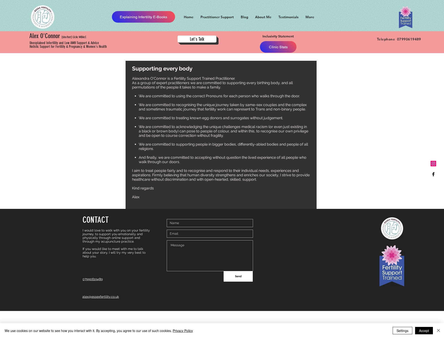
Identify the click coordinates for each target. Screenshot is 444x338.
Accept (424, 330)
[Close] (438, 330)
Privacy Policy (183, 330)
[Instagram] (433, 163)
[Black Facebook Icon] (433, 174)
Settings (402, 330)
